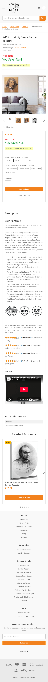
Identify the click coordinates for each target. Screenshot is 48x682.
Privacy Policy (24, 523)
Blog (24, 533)
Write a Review (20, 47)
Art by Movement (24, 549)
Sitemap (24, 537)
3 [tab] (24, 507)
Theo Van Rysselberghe (24, 593)
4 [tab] (26, 507)
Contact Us (24, 530)
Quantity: (8, 179)
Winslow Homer (24, 579)
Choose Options (24, 497)
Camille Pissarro (24, 569)
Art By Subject (24, 553)
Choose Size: (16, 157)
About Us (24, 519)
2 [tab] (22, 507)
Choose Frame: (19, 165)
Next (43, 120)
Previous (4, 120)
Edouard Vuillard (24, 586)
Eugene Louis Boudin (24, 576)
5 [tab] (28, 507)
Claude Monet (24, 565)
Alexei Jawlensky (24, 583)
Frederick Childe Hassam (24, 597)
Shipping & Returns (24, 526)
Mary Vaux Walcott (24, 572)
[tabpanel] (24, 471)
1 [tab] (20, 507)
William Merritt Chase (24, 590)
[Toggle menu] (3, 8)
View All (24, 600)
